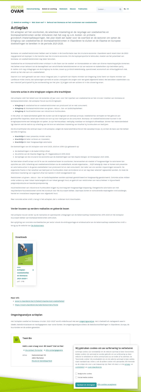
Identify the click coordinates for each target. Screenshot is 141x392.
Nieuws (73, 9)
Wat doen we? (38, 22)
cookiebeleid (79, 367)
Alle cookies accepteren (106, 384)
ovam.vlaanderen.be (95, 367)
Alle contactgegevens (54, 350)
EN (128, 9)
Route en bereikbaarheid (42, 361)
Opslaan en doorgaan (86, 385)
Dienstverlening (33, 9)
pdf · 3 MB (20, 281)
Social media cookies (85, 377)
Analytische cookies (85, 374)
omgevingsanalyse (86, 321)
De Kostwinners (37, 225)
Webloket (63, 9)
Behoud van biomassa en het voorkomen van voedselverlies (72, 22)
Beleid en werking (49, 9)
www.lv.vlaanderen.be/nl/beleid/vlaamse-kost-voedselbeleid (39, 301)
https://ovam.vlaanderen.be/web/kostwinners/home (36, 305)
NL (125, 9)
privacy (127, 364)
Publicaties (82, 9)
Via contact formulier (34, 350)
